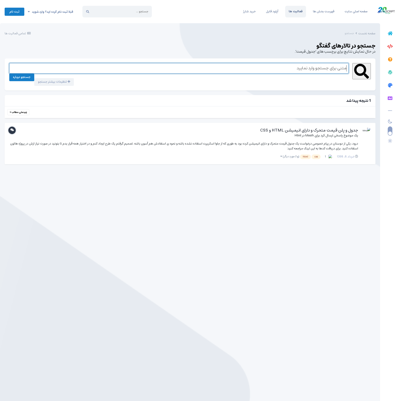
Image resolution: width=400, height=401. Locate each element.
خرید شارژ (249, 11)
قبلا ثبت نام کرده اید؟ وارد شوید (51, 12)
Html (298, 135)
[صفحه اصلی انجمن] (390, 34)
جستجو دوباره (22, 77)
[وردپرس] (390, 73)
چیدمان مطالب (19, 112)
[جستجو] (87, 11)
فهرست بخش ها (323, 11)
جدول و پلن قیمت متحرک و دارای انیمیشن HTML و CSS (309, 130)
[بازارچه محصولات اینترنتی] (390, 99)
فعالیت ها (296, 11)
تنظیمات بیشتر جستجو (53, 81)
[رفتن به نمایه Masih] (366, 133)
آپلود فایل (272, 11)
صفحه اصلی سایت (356, 11)
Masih (309, 135)
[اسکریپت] (390, 47)
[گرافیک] (390, 86)
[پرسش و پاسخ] (390, 60)
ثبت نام (14, 11)
